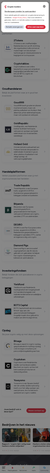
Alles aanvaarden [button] (36, 27)
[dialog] (25, 17)
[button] (14, 27)
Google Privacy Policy (19, 17)
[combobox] (44, 6)
